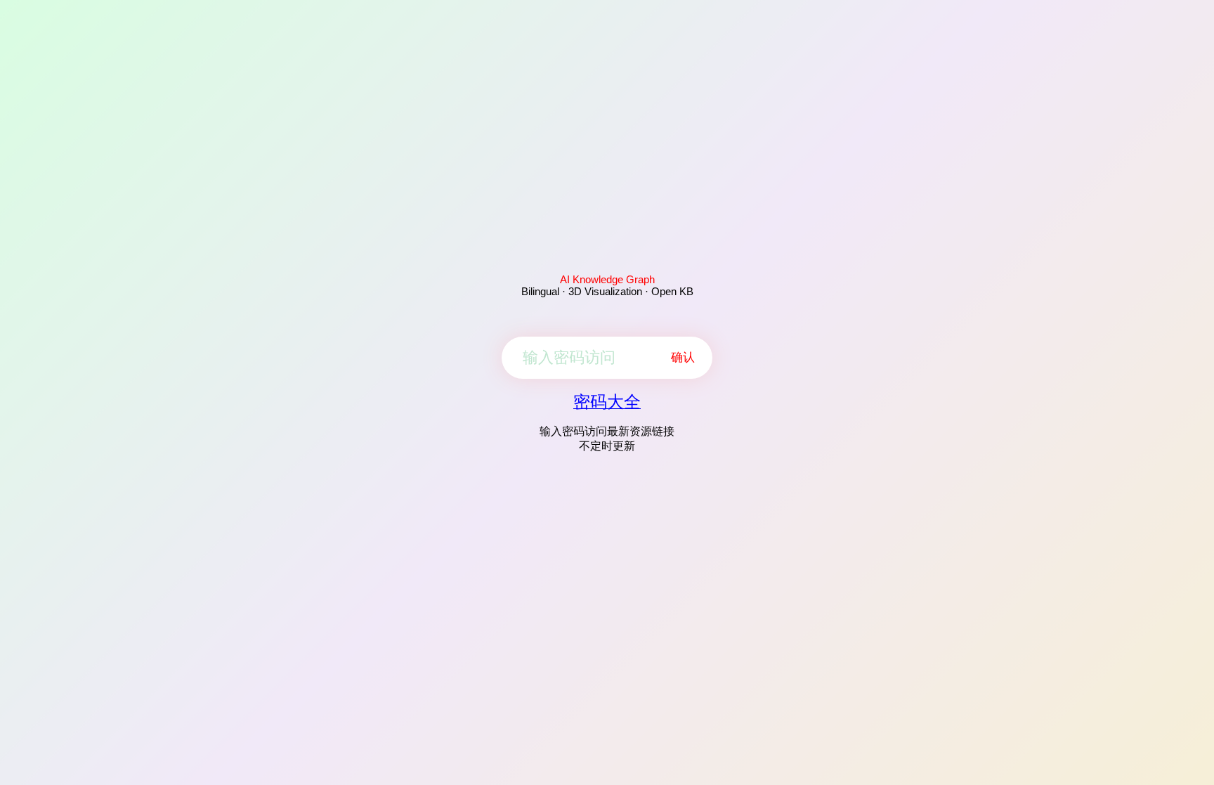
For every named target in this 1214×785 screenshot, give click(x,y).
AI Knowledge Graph (607, 279)
